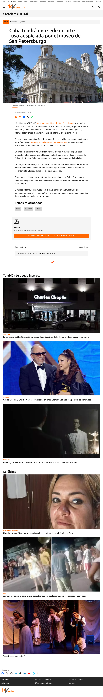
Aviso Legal (6, 683)
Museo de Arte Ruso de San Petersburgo (55, 123)
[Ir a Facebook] (3, 673)
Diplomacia (59, 1)
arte (18, 209)
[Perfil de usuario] (99, 7)
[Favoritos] (16, 117)
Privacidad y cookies (75, 679)
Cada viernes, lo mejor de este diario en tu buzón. (51, 236)
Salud (20, 1)
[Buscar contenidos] (93, 7)
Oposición (98, 1)
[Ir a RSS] (38, 673)
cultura (28, 209)
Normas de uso (83, 247)
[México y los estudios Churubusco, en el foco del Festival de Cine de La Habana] (51, 431)
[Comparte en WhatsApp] (32, 117)
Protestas (51, 1)
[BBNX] (10, 690)
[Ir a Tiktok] (20, 673)
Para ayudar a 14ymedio (17, 22)
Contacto (71, 683)
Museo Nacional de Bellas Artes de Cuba (48, 142)
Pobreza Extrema (87, 1)
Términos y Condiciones (43, 683)
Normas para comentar (43, 679)
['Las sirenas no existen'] (51, 627)
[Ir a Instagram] (11, 673)
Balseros (43, 1)
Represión (68, 1)
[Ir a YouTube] (29, 673)
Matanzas (76, 1)
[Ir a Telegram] (16, 673)
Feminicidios (34, 1)
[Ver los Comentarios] (20, 117)
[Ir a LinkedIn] (25, 673)
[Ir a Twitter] (7, 673)
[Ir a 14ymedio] (17, 6)
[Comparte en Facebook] (24, 117)
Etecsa (26, 1)
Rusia (39, 209)
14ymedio (5, 679)
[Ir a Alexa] (34, 673)
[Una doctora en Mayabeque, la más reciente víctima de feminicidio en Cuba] (51, 501)
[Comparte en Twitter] (28, 117)
